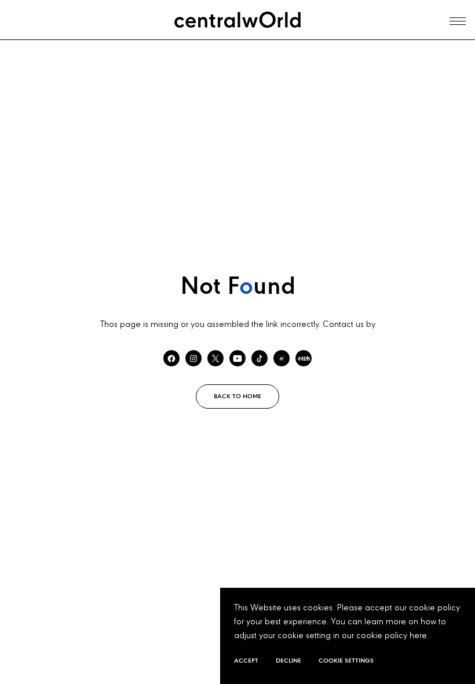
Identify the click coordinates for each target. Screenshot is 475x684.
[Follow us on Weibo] (281, 358)
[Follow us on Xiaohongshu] (303, 358)
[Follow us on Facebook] (171, 358)
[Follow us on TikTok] (259, 358)
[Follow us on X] (215, 358)
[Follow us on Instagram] (193, 358)
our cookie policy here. (385, 636)
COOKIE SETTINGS (346, 660)
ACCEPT (246, 660)
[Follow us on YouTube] (237, 358)
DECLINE (288, 660)
